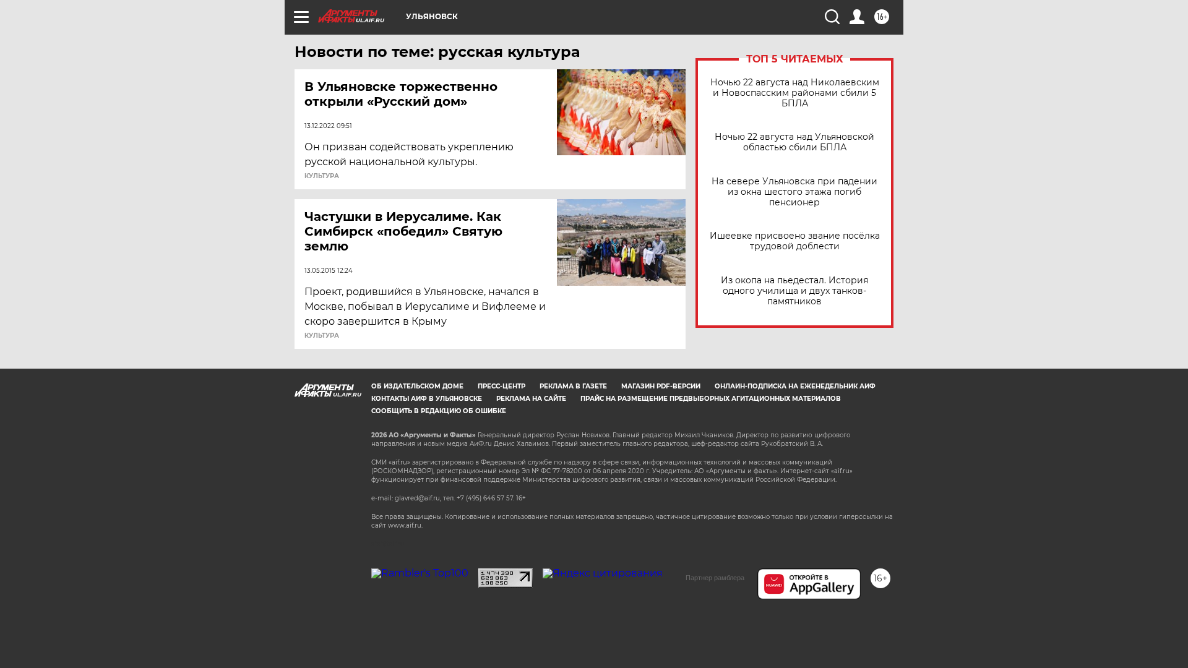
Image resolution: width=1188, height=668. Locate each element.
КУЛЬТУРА (321, 176)
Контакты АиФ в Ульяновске (426, 399)
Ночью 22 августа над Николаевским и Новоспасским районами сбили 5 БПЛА (794, 93)
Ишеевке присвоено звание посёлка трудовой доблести (795, 241)
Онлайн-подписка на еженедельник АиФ (795, 386)
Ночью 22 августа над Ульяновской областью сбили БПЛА (794, 142)
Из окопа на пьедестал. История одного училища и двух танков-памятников (794, 291)
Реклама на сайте (531, 399)
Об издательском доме (417, 386)
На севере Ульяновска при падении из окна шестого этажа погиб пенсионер (794, 192)
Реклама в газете (573, 386)
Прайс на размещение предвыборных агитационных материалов (710, 399)
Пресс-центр (501, 386)
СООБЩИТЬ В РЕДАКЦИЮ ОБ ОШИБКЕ (438, 411)
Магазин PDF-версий (660, 386)
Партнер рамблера (715, 577)
